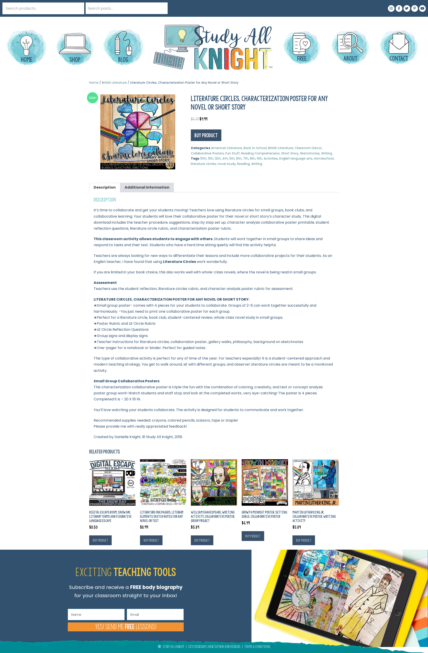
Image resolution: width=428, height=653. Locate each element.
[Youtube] (422, 8)
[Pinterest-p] (414, 8)
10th (203, 158)
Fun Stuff (232, 153)
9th (259, 158)
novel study (227, 164)
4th (225, 158)
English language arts (295, 158)
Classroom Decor (308, 148)
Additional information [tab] (147, 187)
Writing (326, 153)
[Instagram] (391, 8)
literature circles (203, 164)
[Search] (162, 8)
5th (232, 158)
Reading (243, 164)
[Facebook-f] (399, 8)
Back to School (255, 148)
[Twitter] (406, 8)
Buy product (206, 135)
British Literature (114, 82)
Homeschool (323, 158)
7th (245, 158)
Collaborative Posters (207, 153)
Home (94, 82)
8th (252, 158)
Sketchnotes (310, 153)
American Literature (226, 148)
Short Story (289, 153)
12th (218, 158)
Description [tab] (105, 187)
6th (238, 158)
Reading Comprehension (260, 153)
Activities (271, 158)
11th (210, 158)
